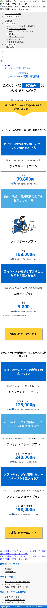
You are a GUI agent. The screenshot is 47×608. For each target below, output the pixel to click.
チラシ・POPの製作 (17, 28)
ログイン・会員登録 (13, 13)
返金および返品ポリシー (15, 599)
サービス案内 (10, 23)
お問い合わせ (10, 47)
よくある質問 (10, 44)
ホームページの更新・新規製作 (22, 26)
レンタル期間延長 (16, 42)
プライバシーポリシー (14, 597)
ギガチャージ (14, 39)
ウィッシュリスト (12, 16)
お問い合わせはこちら (23, 334)
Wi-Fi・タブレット (16, 36)
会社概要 (8, 20)
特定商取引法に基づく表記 (15, 602)
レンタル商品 (10, 34)
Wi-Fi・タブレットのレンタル (21, 31)
